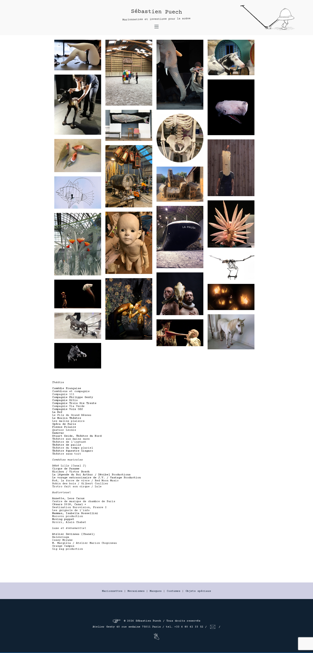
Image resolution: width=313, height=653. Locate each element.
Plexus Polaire (64, 427)
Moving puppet (63, 519)
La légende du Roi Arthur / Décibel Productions (91, 474)
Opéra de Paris (64, 424)
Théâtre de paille (66, 444)
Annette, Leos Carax (68, 498)
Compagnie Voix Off (67, 409)
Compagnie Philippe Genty (72, 397)
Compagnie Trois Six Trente (74, 403)
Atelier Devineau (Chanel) (73, 534)
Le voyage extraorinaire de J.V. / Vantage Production (96, 477)
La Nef (57, 412)
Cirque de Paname (65, 468)
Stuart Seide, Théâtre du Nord (77, 436)
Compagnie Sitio (65, 400)
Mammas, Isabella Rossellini (75, 513)
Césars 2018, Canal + (69, 504)
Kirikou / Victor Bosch (71, 471)
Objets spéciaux (198, 591)
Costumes (173, 591)
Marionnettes (112, 591)
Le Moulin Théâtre (66, 418)
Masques (156, 591)
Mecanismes (136, 591)
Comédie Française (66, 388)
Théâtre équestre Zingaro (72, 450)
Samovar (58, 433)
